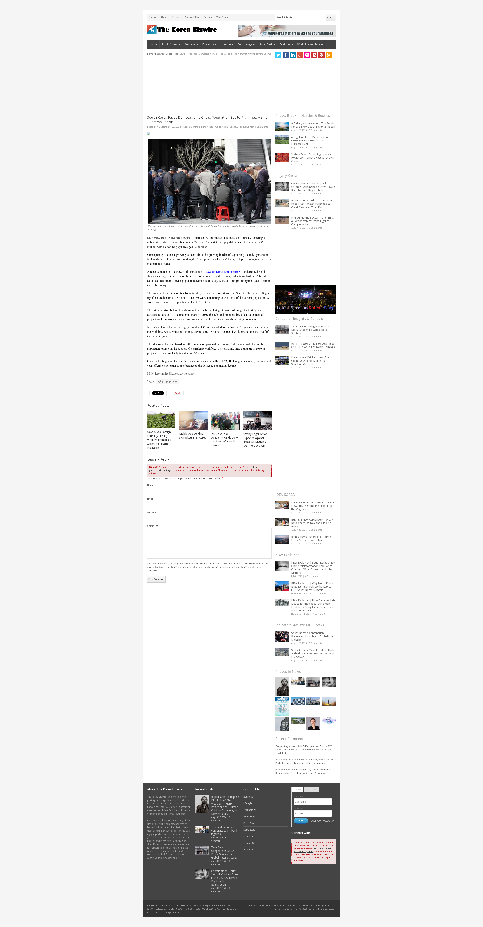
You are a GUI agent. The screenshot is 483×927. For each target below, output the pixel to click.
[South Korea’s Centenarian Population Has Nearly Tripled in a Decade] (282, 636)
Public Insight (221, 126)
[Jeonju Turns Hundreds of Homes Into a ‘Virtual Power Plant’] (282, 539)
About (164, 17)
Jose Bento (281, 769)
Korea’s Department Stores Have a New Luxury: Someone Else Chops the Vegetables (312, 506)
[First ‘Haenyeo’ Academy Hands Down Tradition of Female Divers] (225, 420)
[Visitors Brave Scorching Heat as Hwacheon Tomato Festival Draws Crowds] (282, 157)
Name (151, 485)
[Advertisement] (209, 85)
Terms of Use (192, 17)
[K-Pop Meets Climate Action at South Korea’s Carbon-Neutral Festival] (282, 706)
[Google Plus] (300, 55)
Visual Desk (266, 44)
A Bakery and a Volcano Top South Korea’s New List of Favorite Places (313, 124)
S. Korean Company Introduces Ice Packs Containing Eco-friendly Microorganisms (304, 761)
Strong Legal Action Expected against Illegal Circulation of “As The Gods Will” (255, 440)
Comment (152, 526)
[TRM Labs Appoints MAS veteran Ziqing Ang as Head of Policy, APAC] (313, 723)
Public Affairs (170, 44)
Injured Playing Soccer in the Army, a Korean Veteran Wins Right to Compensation (312, 221)
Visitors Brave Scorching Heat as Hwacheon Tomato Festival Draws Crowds (312, 157)
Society (233, 126)
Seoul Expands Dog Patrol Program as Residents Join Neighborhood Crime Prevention (303, 771)
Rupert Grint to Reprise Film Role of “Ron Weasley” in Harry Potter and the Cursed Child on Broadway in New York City (225, 805)
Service (208, 17)
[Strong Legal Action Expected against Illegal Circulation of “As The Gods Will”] (257, 420)
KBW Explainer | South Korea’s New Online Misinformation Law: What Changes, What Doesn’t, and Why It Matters (313, 567)
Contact (176, 17)
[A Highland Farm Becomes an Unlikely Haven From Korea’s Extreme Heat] (282, 139)
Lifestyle (226, 44)
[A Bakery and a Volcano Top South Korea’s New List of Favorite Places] (282, 126)
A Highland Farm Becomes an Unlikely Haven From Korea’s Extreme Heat (309, 140)
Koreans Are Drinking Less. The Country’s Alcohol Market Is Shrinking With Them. (310, 361)
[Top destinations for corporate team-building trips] (298, 681)
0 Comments (315, 130)
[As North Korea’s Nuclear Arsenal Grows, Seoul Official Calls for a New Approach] (329, 701)
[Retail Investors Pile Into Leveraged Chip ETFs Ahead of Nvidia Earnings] (282, 346)
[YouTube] (314, 55)
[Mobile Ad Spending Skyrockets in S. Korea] (193, 420)
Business (189, 44)
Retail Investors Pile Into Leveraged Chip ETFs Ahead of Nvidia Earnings (313, 345)
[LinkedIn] (293, 55)
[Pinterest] (321, 55)
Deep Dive (249, 823)
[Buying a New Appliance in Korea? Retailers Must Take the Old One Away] (282, 522)
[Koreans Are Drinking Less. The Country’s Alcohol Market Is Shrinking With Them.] (282, 360)
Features (285, 44)
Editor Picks (172, 53)
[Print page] (209, 133)
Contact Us (249, 843)
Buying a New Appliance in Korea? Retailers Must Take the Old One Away (312, 523)
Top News (243, 126)
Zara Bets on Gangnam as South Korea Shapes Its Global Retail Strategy (311, 330)
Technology (245, 44)
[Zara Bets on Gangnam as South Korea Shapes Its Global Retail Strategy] (282, 329)
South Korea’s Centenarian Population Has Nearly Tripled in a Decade (312, 636)
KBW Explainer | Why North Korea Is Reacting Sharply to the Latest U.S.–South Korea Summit (312, 586)
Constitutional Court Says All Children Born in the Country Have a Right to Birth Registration (313, 187)
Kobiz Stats (249, 829)
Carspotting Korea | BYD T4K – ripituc (295, 746)
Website (151, 512)
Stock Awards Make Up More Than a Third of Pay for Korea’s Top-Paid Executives (313, 653)
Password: (299, 808)
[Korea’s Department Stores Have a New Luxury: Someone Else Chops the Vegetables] (282, 505)
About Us (248, 849)
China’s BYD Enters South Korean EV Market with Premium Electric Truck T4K (303, 750)
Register (311, 789)
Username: (299, 796)
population (172, 381)
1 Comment (319, 613)
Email (151, 498)
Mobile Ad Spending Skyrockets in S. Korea (192, 435)
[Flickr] (307, 55)
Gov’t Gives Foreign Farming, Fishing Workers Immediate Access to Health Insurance (159, 439)
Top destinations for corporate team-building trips (224, 830)
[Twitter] (278, 55)
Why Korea (222, 17)
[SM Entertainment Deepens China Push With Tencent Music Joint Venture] (298, 701)
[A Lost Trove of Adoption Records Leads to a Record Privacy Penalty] (282, 724)
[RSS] (329, 55)
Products (248, 836)
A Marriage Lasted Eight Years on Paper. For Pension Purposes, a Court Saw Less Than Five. (311, 204)
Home (152, 17)
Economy (208, 44)
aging (160, 381)
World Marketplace (308, 44)
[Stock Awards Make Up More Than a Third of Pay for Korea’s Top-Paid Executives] (282, 652)
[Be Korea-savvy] (182, 29)
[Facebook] (286, 55)
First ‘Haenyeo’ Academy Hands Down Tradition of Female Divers (225, 439)
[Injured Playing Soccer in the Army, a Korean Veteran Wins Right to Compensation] (282, 220)
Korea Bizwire (190, 126)
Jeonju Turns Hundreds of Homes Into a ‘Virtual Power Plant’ (311, 538)
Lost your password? (322, 820)
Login (297, 789)
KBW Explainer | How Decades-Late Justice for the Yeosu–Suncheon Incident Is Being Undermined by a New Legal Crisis (313, 605)
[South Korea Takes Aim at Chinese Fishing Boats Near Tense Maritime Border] (313, 701)
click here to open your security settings (312, 850)
